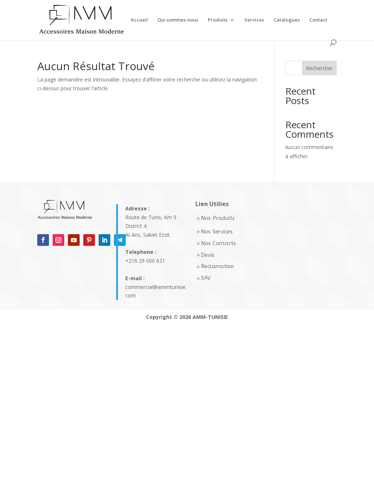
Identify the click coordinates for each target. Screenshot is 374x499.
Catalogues (287, 20)
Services (254, 20)
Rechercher (319, 68)
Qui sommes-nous (177, 20)
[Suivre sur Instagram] (58, 240)
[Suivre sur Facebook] (43, 240)
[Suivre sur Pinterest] (89, 240)
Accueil (139, 20)
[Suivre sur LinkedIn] (104, 240)
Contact (318, 20)
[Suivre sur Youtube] (74, 240)
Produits (218, 20)
